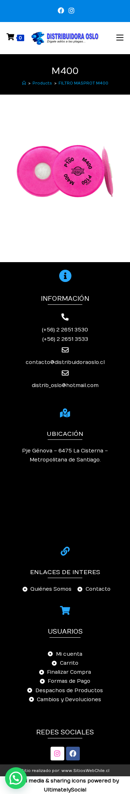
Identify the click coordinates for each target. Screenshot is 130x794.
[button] (16, 778)
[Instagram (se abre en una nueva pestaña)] (70, 10)
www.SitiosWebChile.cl (85, 770)
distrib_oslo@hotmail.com (65, 385)
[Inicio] (24, 83)
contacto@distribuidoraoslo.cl (65, 362)
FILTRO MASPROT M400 (83, 83)
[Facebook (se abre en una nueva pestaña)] (61, 10)
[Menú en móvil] (120, 38)
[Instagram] (57, 753)
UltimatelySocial (65, 790)
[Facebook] (73, 753)
